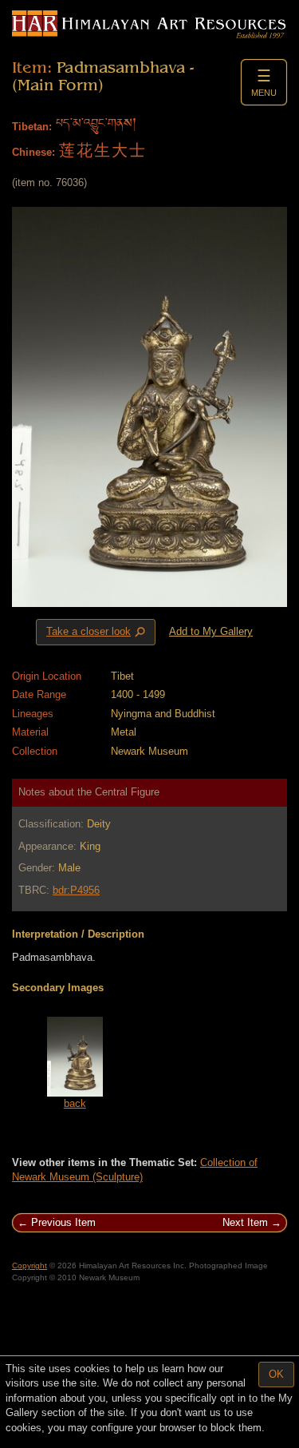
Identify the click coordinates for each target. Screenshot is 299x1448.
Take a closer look (97, 632)
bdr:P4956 (76, 890)
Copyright (29, 1265)
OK (276, 1374)
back (75, 1103)
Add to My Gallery (211, 631)
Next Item (245, 1222)
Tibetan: (32, 127)
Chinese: (33, 152)
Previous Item (63, 1222)
